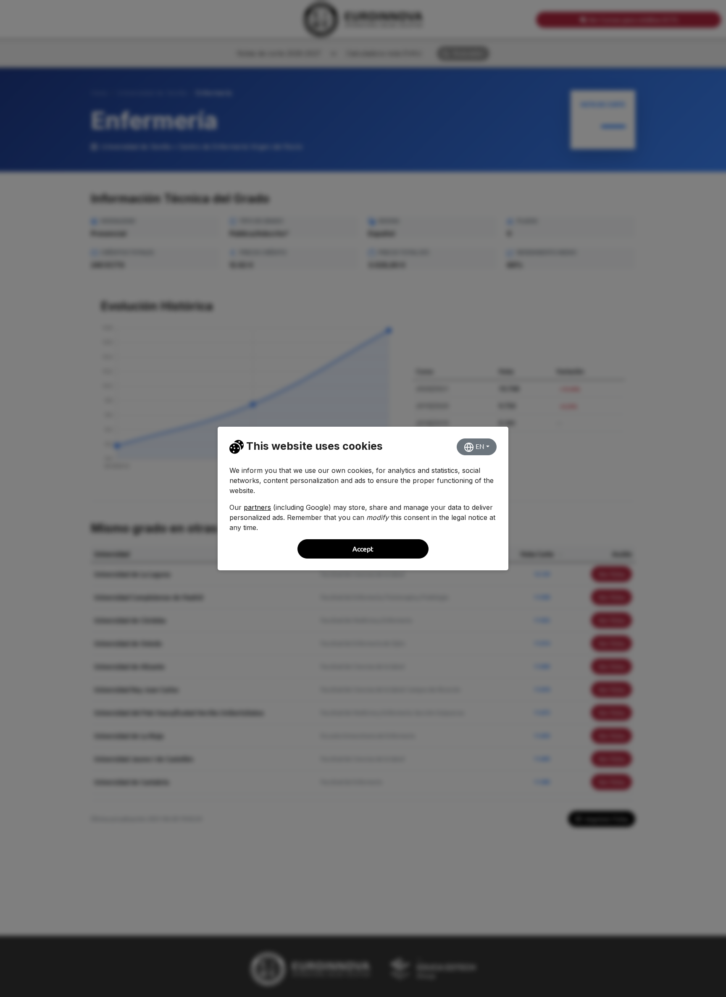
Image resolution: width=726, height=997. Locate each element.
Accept (362, 549)
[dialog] (363, 498)
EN (479, 446)
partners (257, 507)
